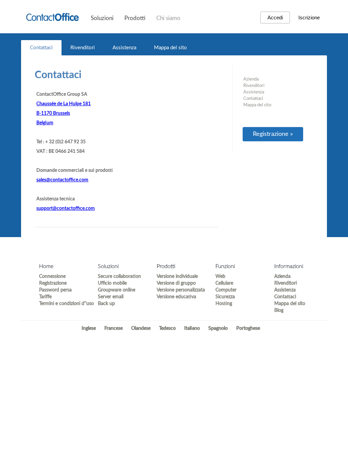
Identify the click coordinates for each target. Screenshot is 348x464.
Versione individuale (177, 276)
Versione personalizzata (180, 290)
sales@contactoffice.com (62, 180)
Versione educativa (176, 297)
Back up (106, 303)
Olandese (141, 328)
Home (46, 266)
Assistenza (124, 47)
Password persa (55, 290)
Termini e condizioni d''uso (62, 303)
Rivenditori (82, 47)
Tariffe (45, 297)
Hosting (223, 303)
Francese (113, 328)
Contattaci (41, 47)
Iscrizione (309, 17)
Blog (278, 310)
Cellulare (224, 283)
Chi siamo (168, 18)
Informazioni (288, 266)
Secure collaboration (119, 276)
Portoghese (248, 328)
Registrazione (53, 283)
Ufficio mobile (112, 283)
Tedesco (167, 328)
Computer (226, 290)
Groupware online (116, 290)
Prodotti (134, 18)
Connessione (52, 276)
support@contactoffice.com (65, 208)
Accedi (275, 17)
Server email (110, 297)
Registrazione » (273, 134)
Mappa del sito (170, 47)
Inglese (89, 328)
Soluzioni (102, 18)
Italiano (192, 328)
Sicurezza (225, 297)
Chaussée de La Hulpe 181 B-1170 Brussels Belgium (63, 113)
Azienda (251, 79)
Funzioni (225, 266)
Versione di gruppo (176, 283)
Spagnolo (218, 328)
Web (220, 276)
